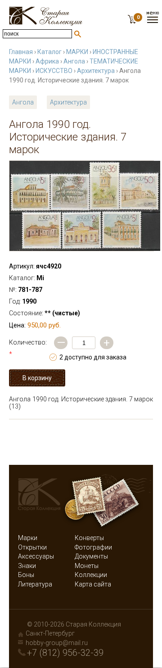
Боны (26, 574)
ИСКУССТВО (54, 70)
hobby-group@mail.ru (57, 642)
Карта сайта (93, 584)
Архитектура (96, 70)
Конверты (89, 537)
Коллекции (91, 574)
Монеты (87, 565)
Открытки (32, 547)
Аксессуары (36, 556)
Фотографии (93, 547)
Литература (35, 584)
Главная (21, 51)
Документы (91, 556)
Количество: (28, 348)
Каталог (49, 51)
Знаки (27, 565)
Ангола (74, 61)
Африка (47, 61)
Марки (27, 537)
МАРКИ (77, 51)
